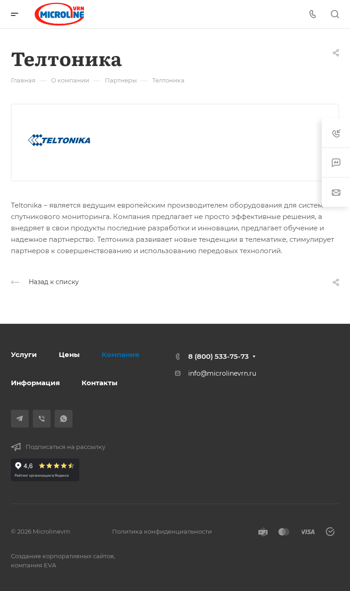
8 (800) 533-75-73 (218, 356)
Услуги (24, 354)
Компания (120, 354)
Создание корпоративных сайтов (62, 556)
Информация (35, 382)
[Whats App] (63, 419)
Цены (69, 354)
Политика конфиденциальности (162, 531)
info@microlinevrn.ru (222, 373)
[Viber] (42, 419)
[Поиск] (334, 14)
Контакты (100, 382)
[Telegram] (20, 419)
